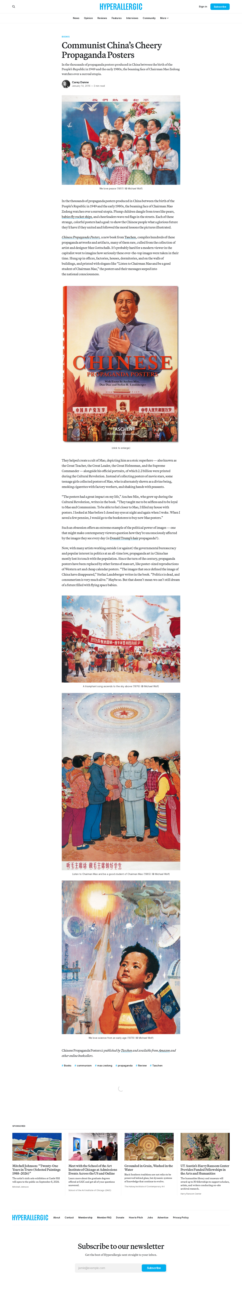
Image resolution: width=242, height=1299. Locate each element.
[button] (163, 18)
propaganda (125, 1065)
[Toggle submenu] (167, 18)
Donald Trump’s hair (124, 538)
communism (84, 1065)
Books (66, 36)
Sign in (203, 6)
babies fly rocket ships (77, 217)
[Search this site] (13, 6)
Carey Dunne (80, 82)
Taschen (130, 237)
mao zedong (104, 1065)
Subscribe (220, 6)
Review (142, 1065)
